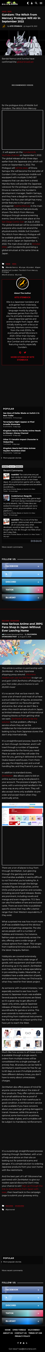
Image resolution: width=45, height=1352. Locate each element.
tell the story (21, 168)
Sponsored (14, 620)
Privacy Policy (22, 1336)
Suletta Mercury (22, 206)
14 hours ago (13, 491)
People (5, 467)
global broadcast (25, 62)
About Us (8, 1333)
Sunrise (19, 275)
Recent (11, 467)
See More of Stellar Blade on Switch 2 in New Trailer (21, 534)
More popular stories (12, 458)
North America (8, 275)
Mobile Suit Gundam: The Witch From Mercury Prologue (20, 271)
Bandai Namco (12, 267)
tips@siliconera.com (27, 1349)
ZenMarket (7, 776)
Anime (4, 11)
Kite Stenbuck (16, 26)
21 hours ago (13, 515)
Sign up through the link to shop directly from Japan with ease (22, 1189)
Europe (22, 267)
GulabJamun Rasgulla (21, 496)
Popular (19, 467)
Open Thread (19, 1330)
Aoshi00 (15, 474)
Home (7, 1330)
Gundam (30, 267)
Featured (5, 620)
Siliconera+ (34, 1330)
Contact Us (21, 1333)
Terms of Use (35, 1333)
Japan (38, 267)
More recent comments (12, 547)
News (10, 11)
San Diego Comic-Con (13, 222)
